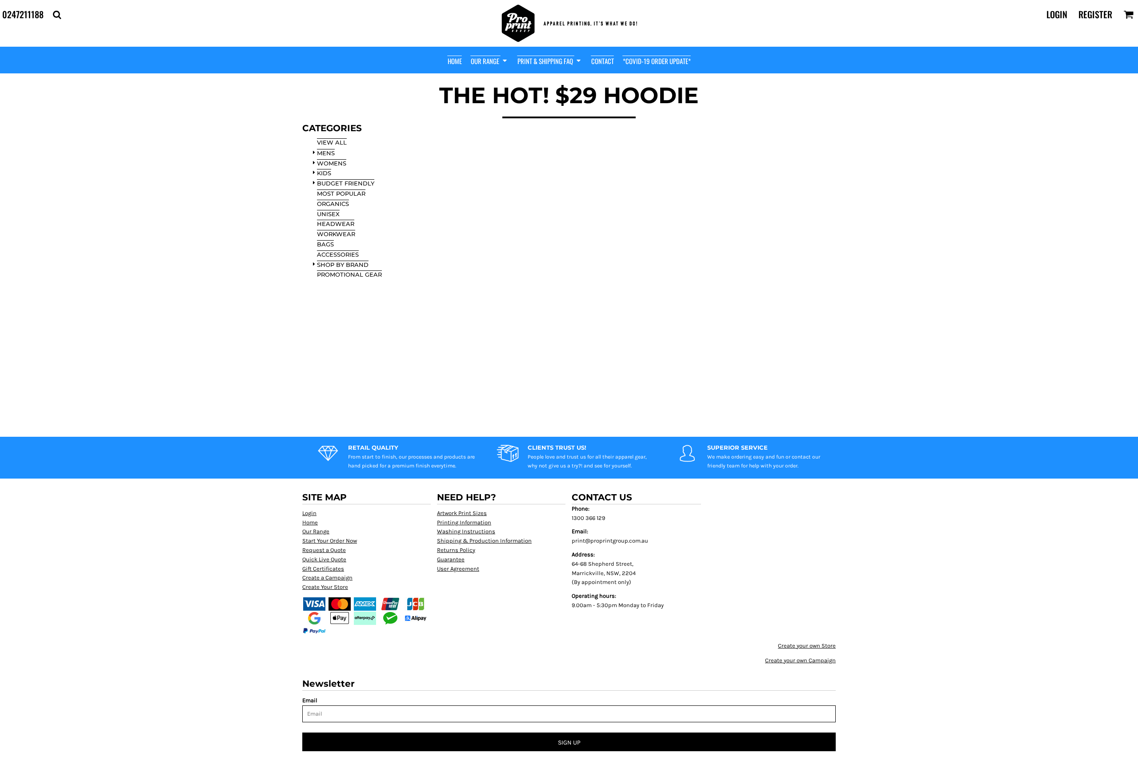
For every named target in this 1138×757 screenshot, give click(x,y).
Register (1095, 14)
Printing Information (464, 522)
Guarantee (451, 559)
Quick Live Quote (324, 559)
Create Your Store (325, 587)
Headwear (335, 223)
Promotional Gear (349, 274)
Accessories (338, 254)
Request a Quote (324, 550)
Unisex (328, 213)
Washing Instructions (466, 531)
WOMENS (331, 163)
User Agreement (458, 568)
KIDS (324, 173)
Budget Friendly (345, 183)
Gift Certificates (323, 568)
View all (332, 142)
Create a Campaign (327, 577)
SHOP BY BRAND (343, 264)
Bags (325, 244)
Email (309, 700)
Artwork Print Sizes (462, 513)
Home (310, 522)
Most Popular (341, 193)
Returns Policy (456, 550)
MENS (326, 153)
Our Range (315, 531)
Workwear (336, 234)
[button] (56, 14)
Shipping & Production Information (484, 540)
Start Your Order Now (329, 540)
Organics (333, 203)
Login (1056, 14)
